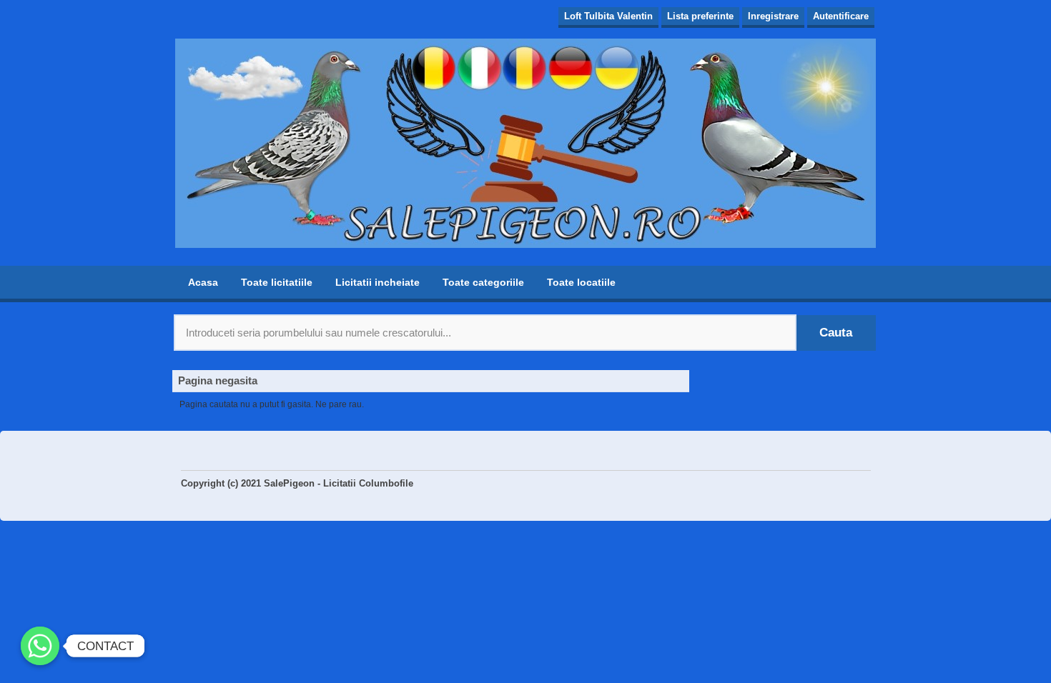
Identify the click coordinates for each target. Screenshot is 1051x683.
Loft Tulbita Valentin (608, 16)
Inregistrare (773, 16)
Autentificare (841, 16)
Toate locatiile (581, 282)
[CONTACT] (40, 646)
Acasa (203, 282)
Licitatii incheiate (377, 282)
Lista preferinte (700, 16)
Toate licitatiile (276, 282)
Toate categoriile (483, 282)
